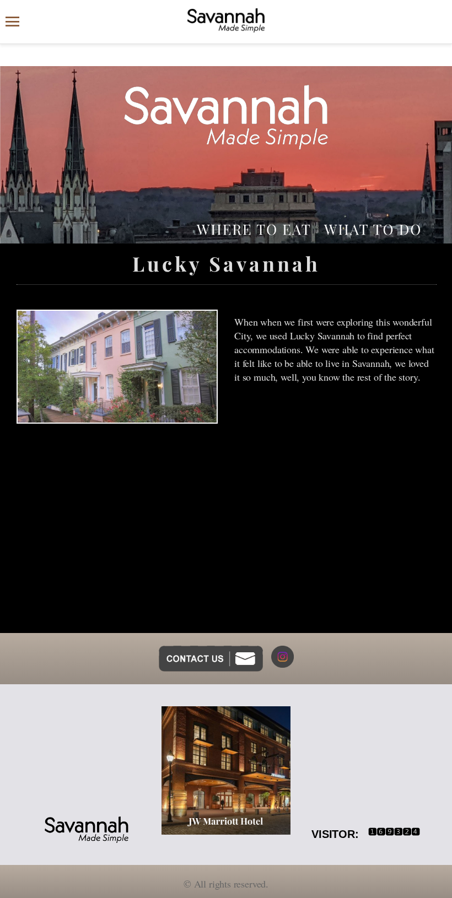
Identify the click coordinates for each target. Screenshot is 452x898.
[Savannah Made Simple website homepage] (226, 20)
